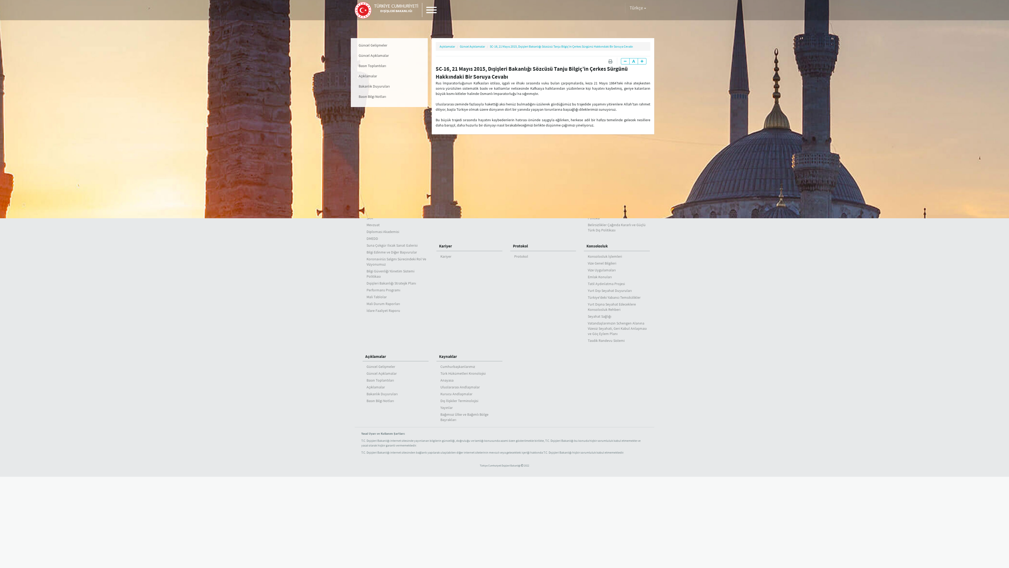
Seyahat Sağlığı (599, 316)
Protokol (520, 246)
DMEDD (372, 238)
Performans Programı (383, 290)
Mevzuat (373, 224)
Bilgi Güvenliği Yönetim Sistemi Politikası (390, 274)
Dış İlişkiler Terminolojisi (459, 400)
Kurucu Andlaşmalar (456, 394)
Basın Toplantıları (372, 65)
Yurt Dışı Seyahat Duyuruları (610, 290)
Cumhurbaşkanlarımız (457, 366)
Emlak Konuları (600, 277)
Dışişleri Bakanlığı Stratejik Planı (391, 283)
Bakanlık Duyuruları (374, 86)
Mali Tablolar (377, 297)
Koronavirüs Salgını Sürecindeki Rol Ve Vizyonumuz (396, 262)
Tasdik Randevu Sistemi (606, 340)
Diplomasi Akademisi (383, 231)
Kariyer (445, 246)
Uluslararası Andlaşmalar (460, 387)
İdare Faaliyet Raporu (383, 310)
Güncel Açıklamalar (374, 55)
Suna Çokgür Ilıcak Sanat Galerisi (392, 245)
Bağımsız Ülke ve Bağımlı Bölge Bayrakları (464, 417)
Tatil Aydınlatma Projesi (606, 283)
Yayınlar (446, 407)
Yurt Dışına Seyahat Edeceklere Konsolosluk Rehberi (612, 307)
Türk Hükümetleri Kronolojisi (463, 373)
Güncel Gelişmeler (373, 45)
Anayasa (447, 380)
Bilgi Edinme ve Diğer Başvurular (392, 252)
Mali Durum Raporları (383, 303)
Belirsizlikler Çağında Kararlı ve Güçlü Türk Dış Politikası (617, 227)
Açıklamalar (368, 76)
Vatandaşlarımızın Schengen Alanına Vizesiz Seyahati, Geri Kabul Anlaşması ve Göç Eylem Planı (617, 328)
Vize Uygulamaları (602, 270)
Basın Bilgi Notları (372, 96)
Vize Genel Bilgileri (602, 263)
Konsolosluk (597, 246)
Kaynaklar (448, 356)
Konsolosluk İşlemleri (605, 256)
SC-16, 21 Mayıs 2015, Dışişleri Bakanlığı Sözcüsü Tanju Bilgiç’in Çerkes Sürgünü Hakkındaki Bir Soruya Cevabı (561, 46)
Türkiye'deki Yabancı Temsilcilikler (614, 297)
